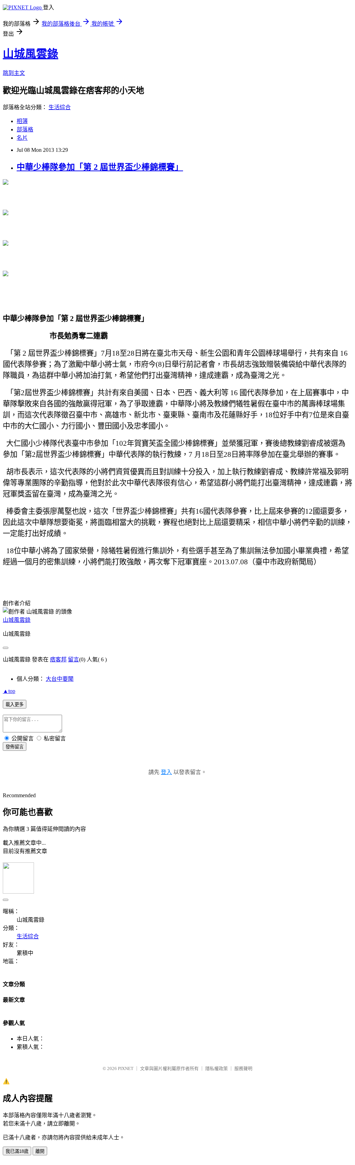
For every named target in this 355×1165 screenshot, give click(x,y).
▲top (9, 691)
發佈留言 (15, 746)
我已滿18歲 (17, 1151)
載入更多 (15, 704)
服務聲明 (243, 1068)
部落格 (25, 129)
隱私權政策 (216, 1068)
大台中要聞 (59, 679)
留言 (73, 659)
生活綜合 (60, 107)
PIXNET (125, 1068)
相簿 (22, 121)
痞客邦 (58, 659)
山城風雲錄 (30, 53)
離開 (39, 1151)
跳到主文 (14, 73)
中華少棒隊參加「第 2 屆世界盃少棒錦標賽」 (100, 167)
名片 (22, 138)
